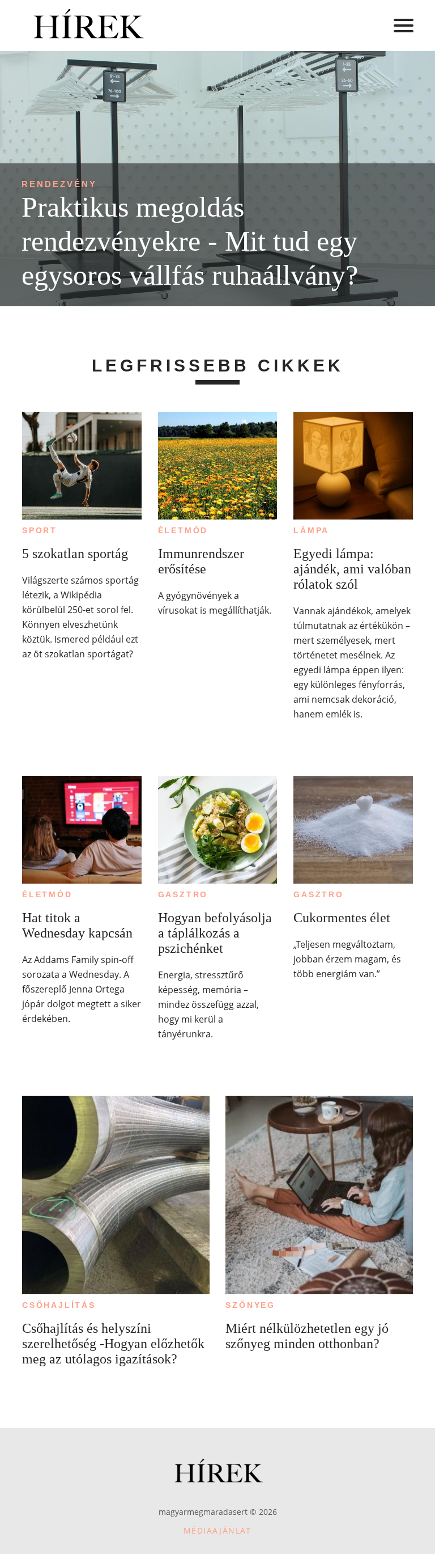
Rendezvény (59, 184)
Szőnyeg (250, 1305)
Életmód (183, 530)
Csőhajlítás (59, 1305)
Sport (39, 530)
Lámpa (311, 530)
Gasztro (183, 894)
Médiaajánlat (217, 1530)
